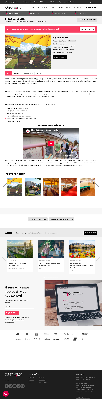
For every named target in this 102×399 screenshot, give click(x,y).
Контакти (77, 7)
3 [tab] (48, 277)
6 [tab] (54, 277)
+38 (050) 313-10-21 (83, 398)
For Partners (43, 382)
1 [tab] (44, 277)
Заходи (60, 7)
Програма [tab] (17, 73)
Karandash (8, 21)
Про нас (45, 7)
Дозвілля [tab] (40, 73)
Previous (7, 51)
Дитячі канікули (18, 21)
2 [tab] (46, 277)
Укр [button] (91, 2)
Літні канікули (29, 21)
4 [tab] (50, 277)
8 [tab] (58, 277)
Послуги (35, 7)
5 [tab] (52, 277)
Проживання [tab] (28, 73)
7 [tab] (56, 277)
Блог (52, 7)
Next (48, 51)
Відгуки (68, 7)
